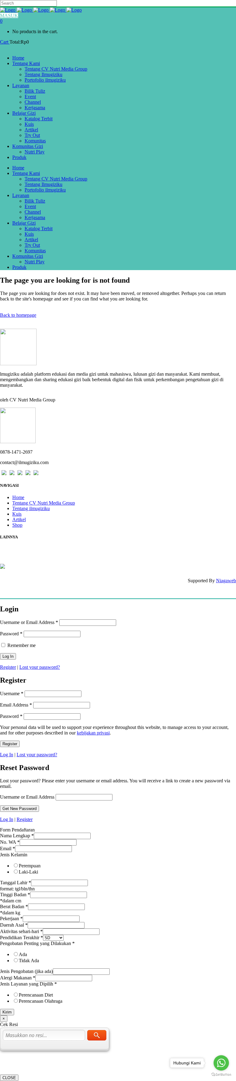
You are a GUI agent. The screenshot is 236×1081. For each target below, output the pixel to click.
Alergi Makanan (17, 977)
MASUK (9, 15)
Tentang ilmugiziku (31, 508)
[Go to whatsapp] (221, 1063)
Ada (23, 954)
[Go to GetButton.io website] (221, 1075)
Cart (5, 42)
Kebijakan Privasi (18, 554)
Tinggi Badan (15, 894)
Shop (17, 525)
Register (8, 667)
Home (18, 497)
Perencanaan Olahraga (40, 1001)
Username (11, 693)
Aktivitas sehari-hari (21, 931)
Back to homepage (18, 315)
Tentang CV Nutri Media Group (43, 503)
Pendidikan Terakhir (21, 937)
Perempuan (30, 865)
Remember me (21, 645)
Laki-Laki (28, 871)
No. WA (10, 842)
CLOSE (9, 1077)
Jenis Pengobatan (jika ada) (26, 971)
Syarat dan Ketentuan (23, 560)
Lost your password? (39, 667)
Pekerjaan (11, 918)
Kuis (17, 514)
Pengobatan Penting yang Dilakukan (37, 943)
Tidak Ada (29, 960)
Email (7, 848)
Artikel (19, 519)
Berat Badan (14, 906)
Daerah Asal (14, 925)
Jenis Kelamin (13, 854)
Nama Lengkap (17, 835)
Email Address (16, 704)
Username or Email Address (29, 622)
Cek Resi (9, 549)
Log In (6, 754)
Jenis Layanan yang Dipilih (28, 983)
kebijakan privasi (93, 732)
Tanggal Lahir (15, 882)
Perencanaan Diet (36, 995)
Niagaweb (226, 580)
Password (11, 633)
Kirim (7, 1012)
